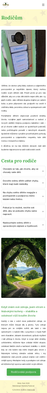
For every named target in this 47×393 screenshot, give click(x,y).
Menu (43, 4)
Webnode (31, 390)
